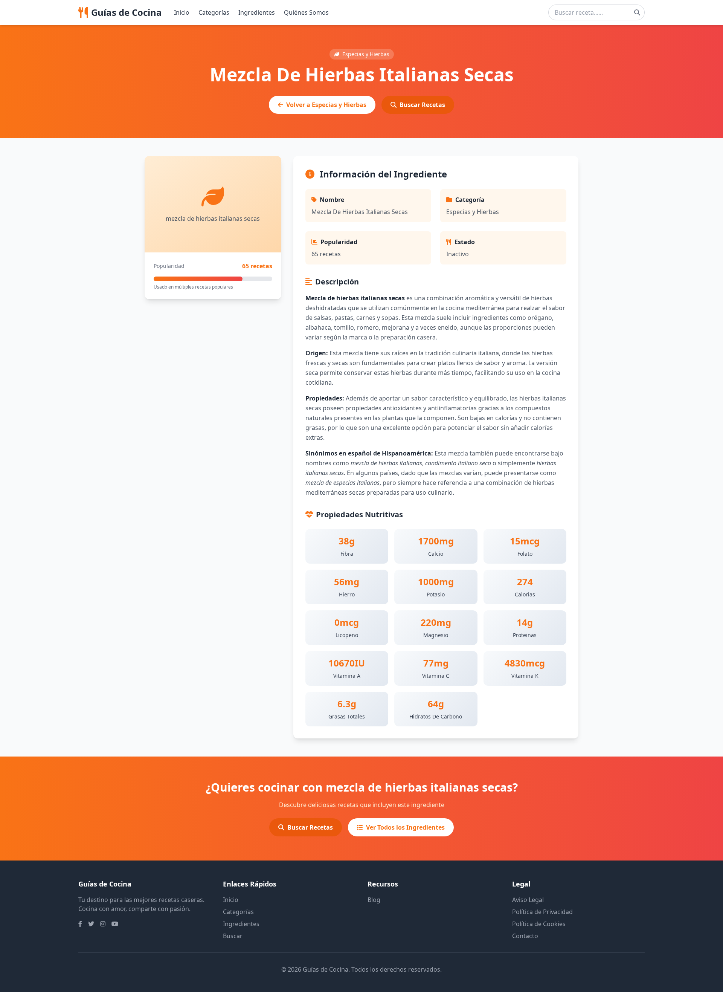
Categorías (213, 12)
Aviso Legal (528, 900)
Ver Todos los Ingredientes (405, 827)
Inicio (181, 12)
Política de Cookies (539, 924)
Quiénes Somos (306, 12)
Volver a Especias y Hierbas (326, 105)
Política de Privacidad (542, 912)
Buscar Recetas (422, 105)
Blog (374, 900)
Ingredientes (256, 12)
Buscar (233, 936)
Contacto (525, 936)
